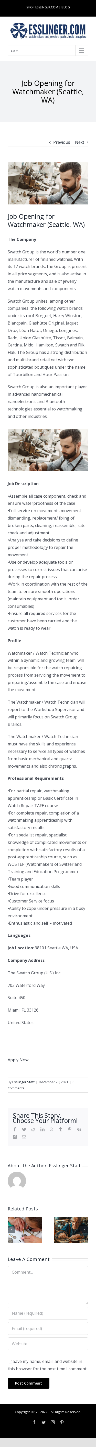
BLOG (65, 7)
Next (79, 142)
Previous (61, 142)
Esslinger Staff (23, 1082)
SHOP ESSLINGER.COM (42, 7)
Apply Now (18, 1060)
